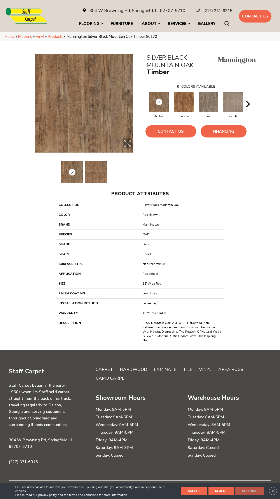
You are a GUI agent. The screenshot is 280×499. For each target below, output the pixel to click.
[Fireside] (184, 102)
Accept (194, 491)
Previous (33, 170)
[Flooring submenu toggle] (102, 23)
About (149, 23)
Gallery (206, 23)
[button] (227, 23)
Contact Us (171, 131)
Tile (187, 369)
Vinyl (40, 36)
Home (9, 36)
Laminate (165, 369)
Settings (249, 491)
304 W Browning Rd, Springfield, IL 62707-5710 (137, 11)
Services (177, 23)
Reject (221, 491)
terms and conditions (83, 495)
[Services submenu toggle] (189, 23)
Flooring (89, 23)
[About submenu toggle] (159, 23)
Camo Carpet (112, 378)
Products (55, 36)
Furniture (122, 23)
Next (134, 170)
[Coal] (208, 102)
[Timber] (159, 102)
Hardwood (133, 369)
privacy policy (47, 495)
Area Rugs (230, 369)
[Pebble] (233, 102)
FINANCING (223, 131)
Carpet (104, 369)
